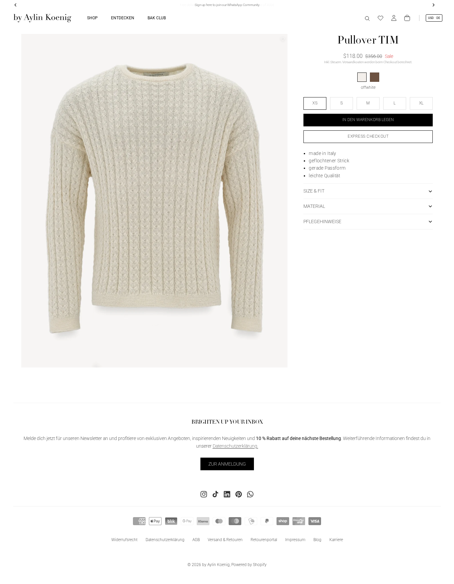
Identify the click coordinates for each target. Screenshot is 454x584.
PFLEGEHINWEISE (322, 221)
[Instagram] (204, 494)
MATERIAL (314, 206)
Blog (317, 539)
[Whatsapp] (250, 494)
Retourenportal (264, 539)
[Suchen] (367, 18)
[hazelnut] (374, 77)
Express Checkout (368, 136)
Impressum (295, 539)
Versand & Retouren (225, 539)
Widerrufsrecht (124, 539)
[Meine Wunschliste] (381, 18)
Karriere (336, 539)
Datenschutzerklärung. (235, 445)
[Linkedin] (227, 494)
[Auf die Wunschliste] (283, 39)
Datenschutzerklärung (165, 539)
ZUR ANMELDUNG (227, 463)
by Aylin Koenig (216, 564)
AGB (196, 539)
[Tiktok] (215, 494)
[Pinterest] (239, 494)
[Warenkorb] (407, 18)
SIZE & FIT (313, 191)
